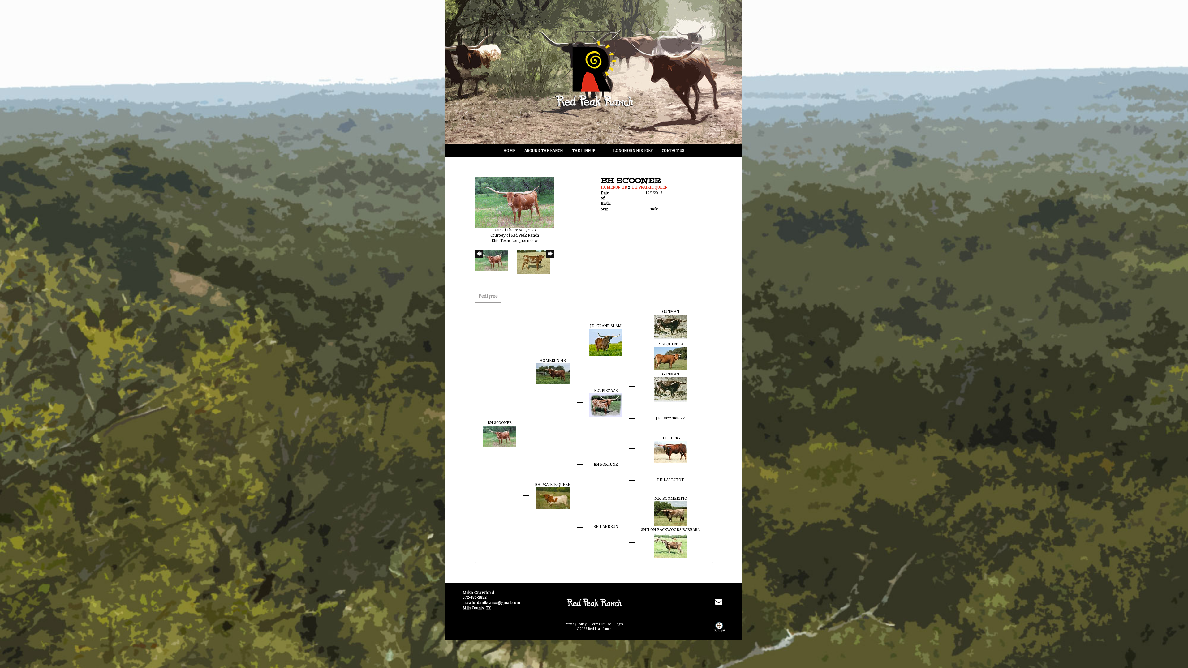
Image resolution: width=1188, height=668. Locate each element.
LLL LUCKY (670, 438)
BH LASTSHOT (670, 480)
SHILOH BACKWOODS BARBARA (670, 530)
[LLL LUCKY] (670, 451)
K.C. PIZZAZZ (606, 390)
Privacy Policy (576, 624)
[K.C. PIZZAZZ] (605, 405)
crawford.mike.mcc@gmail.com (491, 603)
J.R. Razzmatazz (670, 418)
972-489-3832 (475, 597)
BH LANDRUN (605, 527)
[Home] (594, 602)
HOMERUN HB (614, 187)
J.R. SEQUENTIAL (670, 344)
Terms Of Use (600, 624)
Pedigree (488, 295)
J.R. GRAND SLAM (606, 326)
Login (618, 624)
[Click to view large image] (514, 202)
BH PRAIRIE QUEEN (650, 187)
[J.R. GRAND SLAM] (605, 342)
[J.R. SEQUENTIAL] (670, 358)
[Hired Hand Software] (719, 631)
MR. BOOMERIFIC (670, 498)
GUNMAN (670, 312)
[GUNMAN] (670, 327)
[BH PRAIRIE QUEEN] (553, 498)
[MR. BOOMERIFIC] (670, 514)
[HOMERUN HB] (553, 373)
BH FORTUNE (606, 464)
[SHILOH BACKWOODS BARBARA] (670, 545)
